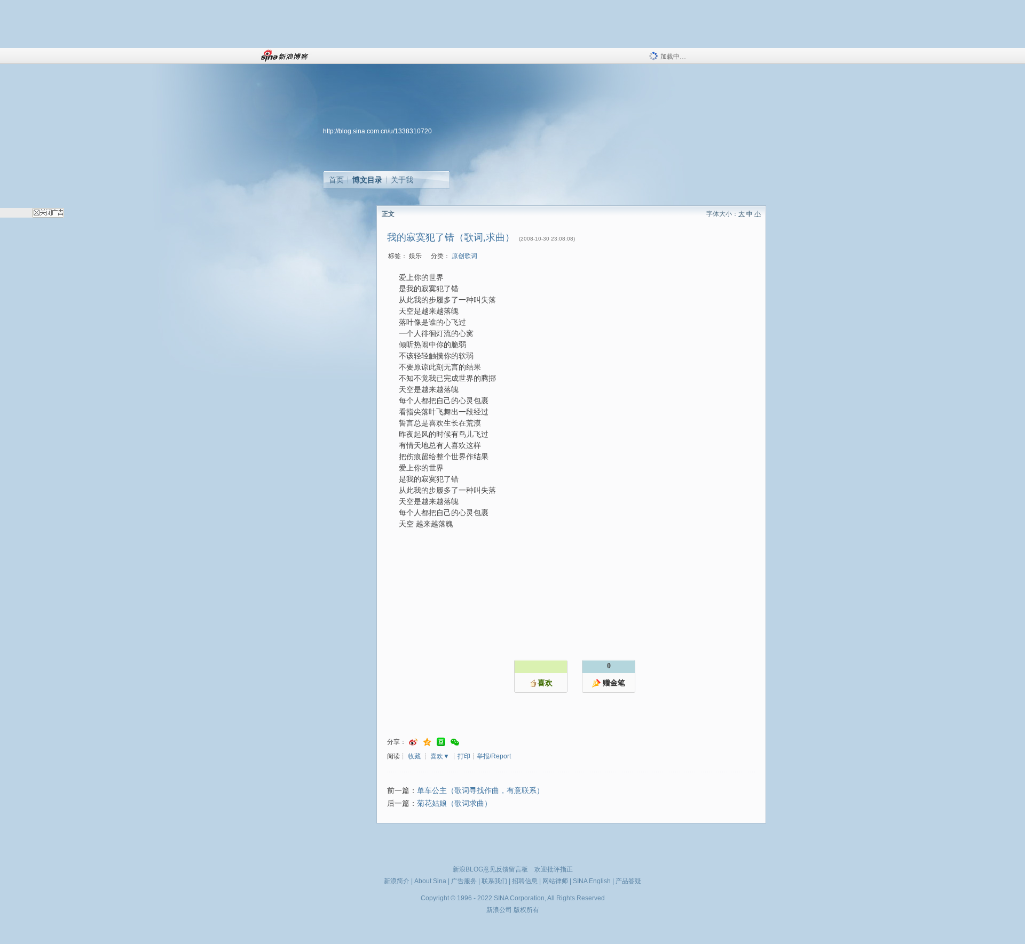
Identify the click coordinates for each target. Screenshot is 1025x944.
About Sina (430, 881)
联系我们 (494, 881)
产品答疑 (628, 881)
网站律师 (555, 881)
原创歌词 (464, 256)
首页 (336, 179)
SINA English (592, 881)
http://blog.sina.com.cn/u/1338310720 (377, 131)
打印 (464, 756)
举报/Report (494, 756)
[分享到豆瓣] (441, 742)
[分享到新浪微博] (413, 742)
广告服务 (464, 881)
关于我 (402, 179)
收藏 (414, 756)
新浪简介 (396, 881)
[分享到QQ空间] (427, 742)
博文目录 (367, 179)
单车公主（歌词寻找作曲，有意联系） (480, 791)
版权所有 (526, 910)
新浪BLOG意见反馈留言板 (490, 869)
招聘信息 (525, 881)
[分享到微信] (455, 742)
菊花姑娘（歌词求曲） (454, 803)
